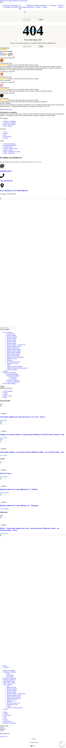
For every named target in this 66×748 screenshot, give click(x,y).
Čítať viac (47, 106)
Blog (4, 135)
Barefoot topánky (11, 343)
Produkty (5, 133)
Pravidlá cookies (7, 147)
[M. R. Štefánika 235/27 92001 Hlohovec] (2, 185)
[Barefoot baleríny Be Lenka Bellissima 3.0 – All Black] (3, 479)
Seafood (5, 392)
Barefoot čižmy (11, 334)
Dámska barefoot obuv (13, 348)
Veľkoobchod (7, 136)
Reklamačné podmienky (10, 145)
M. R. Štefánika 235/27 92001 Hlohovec (14, 190)
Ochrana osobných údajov (10, 148)
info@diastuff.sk (6, 171)
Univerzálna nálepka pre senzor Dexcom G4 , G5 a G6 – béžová (22, 417)
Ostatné (5, 371)
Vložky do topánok (12, 369)
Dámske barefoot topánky (14, 351)
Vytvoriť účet (3, 736)
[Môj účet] (45, 19)
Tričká (8, 365)
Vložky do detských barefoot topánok (17, 368)
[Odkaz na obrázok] (6, 109)
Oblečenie (9, 360)
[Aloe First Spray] (3, 462)
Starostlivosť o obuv (12, 363)
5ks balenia (13, 379)
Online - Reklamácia (9, 153)
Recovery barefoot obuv (13, 362)
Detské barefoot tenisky (13, 355)
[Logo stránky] (33, 16)
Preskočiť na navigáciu (6, 0)
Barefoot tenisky (11, 341)
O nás (5, 132)
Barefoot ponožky (12, 338)
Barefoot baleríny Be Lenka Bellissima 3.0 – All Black (19, 489)
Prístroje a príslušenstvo (13, 382)
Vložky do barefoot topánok (14, 366)
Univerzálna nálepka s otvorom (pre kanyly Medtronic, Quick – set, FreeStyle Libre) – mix (32, 452)
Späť (8, 673)
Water (5, 397)
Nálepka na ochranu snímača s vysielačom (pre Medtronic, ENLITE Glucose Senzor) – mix (32, 434)
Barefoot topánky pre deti (14, 346)
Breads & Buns (7, 396)
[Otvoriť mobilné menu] (21, 19)
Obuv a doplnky (7, 126)
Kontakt (5, 138)
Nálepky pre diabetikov (9, 121)
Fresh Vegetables (8, 391)
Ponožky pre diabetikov (9, 123)
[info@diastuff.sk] (2, 166)
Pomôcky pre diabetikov (10, 372)
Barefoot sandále (11, 340)
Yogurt (5, 394)
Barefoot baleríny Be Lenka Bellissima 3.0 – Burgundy (19, 505)
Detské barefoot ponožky (14, 352)
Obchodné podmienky (9, 144)
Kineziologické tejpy (12, 374)
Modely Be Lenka (12, 358)
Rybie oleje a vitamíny (9, 124)
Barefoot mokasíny (12, 337)
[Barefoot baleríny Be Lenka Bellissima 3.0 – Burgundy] (3, 495)
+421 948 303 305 (6, 181)
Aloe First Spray (6, 473)
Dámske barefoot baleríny (14, 349)
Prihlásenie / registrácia (9, 723)
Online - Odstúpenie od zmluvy (12, 151)
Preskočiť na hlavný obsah (20, 0)
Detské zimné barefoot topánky (15, 357)
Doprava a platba (8, 150)
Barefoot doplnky (11, 335)
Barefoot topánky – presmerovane (16, 344)
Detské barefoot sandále (13, 354)
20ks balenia (13, 377)
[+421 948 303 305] (2, 176)
